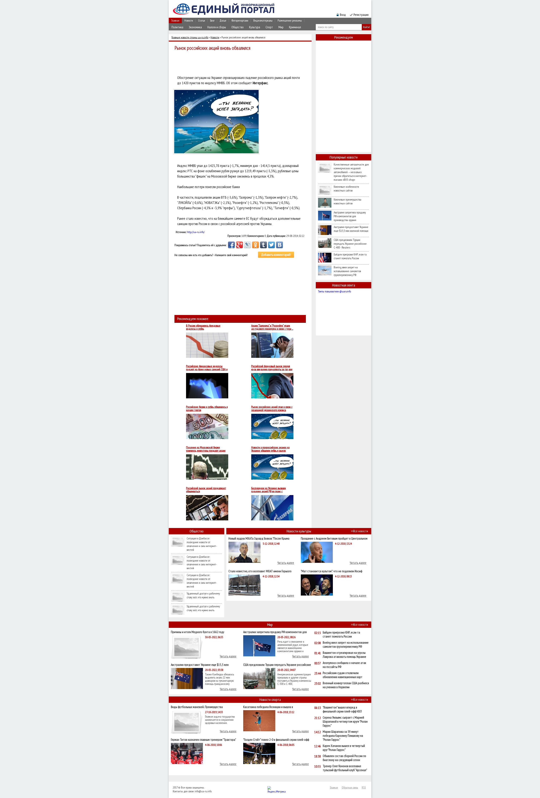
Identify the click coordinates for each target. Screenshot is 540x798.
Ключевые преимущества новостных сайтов (347, 201)
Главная (175, 20)
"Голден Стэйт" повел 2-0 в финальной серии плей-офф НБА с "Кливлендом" (276, 739)
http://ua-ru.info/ (196, 232)
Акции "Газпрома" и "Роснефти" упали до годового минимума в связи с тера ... (272, 327)
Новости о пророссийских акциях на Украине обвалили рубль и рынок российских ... (270, 449)
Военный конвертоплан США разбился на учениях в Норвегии (346, 685)
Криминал (295, 27)
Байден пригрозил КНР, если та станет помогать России (350, 256)
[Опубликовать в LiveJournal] (247, 245)
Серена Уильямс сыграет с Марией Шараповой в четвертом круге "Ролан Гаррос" (345, 721)
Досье (223, 20)
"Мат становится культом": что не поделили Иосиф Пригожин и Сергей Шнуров (331, 571)
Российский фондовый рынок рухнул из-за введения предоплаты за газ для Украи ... (271, 368)
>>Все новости (359, 531)
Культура (254, 27)
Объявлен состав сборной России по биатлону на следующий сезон (344, 758)
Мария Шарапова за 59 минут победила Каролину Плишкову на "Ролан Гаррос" (343, 736)
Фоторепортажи (239, 20)
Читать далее (285, 563)
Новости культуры (299, 531)
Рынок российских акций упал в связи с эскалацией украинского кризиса (271, 408)
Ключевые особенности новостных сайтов (346, 188)
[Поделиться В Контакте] (279, 245)
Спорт (269, 27)
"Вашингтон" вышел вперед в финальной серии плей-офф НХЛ (342, 709)
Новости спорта (270, 699)
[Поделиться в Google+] (239, 245)
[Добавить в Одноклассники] (255, 245)
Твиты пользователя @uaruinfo (334, 291)
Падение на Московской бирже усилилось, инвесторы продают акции (205, 449)
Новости (188, 20)
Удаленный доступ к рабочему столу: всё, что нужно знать (203, 595)
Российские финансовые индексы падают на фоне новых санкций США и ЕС (207, 368)
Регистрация (361, 15)
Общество (237, 27)
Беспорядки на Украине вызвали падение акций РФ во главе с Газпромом (268, 490)
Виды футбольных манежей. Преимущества (197, 706)
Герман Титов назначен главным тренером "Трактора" (203, 739)
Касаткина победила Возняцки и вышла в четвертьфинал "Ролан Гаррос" (268, 706)
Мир (281, 27)
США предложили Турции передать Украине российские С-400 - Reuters (350, 243)
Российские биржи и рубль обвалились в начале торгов (207, 408)
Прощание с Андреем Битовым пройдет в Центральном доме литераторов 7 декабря (334, 538)
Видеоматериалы (263, 20)
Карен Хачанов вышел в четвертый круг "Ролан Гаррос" (344, 748)
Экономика (195, 27)
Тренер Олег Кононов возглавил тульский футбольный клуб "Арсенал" (345, 768)
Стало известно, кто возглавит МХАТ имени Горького (260, 571)
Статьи (201, 20)
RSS (364, 787)
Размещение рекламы (290, 20)
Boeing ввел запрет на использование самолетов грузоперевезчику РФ (347, 271)
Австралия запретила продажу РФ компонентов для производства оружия (350, 216)
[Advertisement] (241, 63)
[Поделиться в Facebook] (231, 245)
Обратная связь (350, 787)
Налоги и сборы (216, 27)
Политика (177, 27)
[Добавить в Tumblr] (263, 245)
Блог (212, 20)
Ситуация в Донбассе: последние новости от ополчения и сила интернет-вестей (202, 544)
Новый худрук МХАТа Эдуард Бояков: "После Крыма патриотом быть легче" (258, 538)
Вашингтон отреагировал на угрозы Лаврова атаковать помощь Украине (344, 655)
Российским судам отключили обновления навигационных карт (342, 675)
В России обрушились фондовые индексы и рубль (203, 327)
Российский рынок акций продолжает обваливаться (206, 490)
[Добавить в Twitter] (271, 245)
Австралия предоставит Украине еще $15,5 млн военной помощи (351, 229)
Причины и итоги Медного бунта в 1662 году (197, 632)
